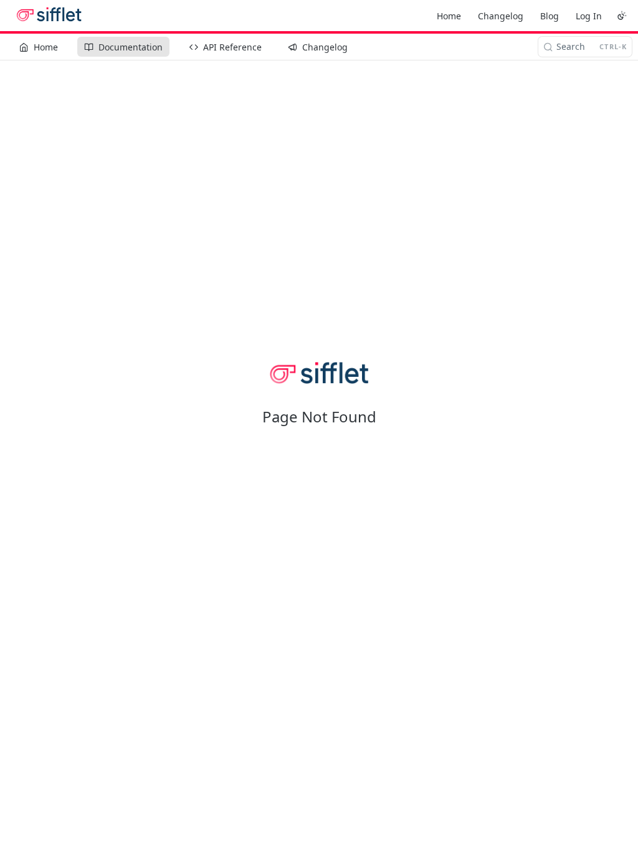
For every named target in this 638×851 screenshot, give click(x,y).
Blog (549, 16)
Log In (589, 16)
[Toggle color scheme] (622, 16)
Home (449, 16)
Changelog (500, 16)
